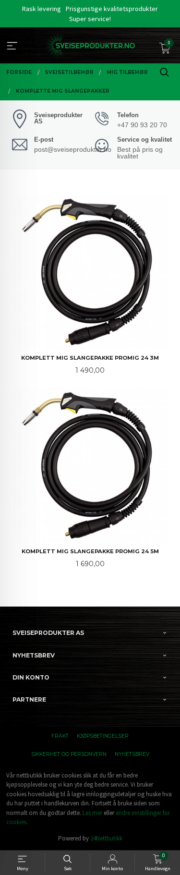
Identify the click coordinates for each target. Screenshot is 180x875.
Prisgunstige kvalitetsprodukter (112, 8)
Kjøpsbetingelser (103, 736)
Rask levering (41, 8)
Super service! (90, 18)
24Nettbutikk (106, 838)
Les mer (92, 813)
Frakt (60, 736)
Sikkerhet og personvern (69, 754)
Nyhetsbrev (132, 754)
